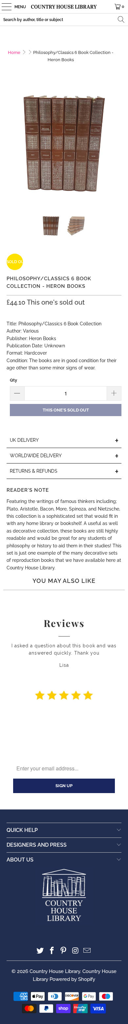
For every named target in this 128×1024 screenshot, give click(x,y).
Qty (13, 380)
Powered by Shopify (72, 979)
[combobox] (64, 19)
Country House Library (55, 971)
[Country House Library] (64, 6)
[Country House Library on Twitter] (40, 951)
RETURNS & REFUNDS (64, 471)
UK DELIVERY (64, 440)
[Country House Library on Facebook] (52, 951)
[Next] (116, 148)
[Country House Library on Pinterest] (64, 951)
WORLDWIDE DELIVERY (64, 456)
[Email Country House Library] (87, 951)
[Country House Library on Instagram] (75, 951)
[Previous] (11, 148)
